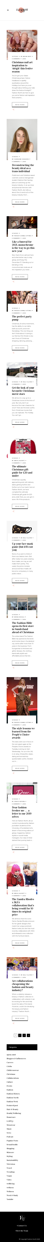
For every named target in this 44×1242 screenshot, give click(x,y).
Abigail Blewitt (19, 460)
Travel (9, 1168)
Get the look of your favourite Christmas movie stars (23, 391)
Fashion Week (12, 1101)
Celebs (9, 1066)
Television (11, 1164)
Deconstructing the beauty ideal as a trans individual (23, 168)
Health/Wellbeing (14, 1113)
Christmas (11, 1074)
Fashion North (13, 1098)
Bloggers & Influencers (16, 1058)
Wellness (10, 1191)
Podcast (10, 1137)
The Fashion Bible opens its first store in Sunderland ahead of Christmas (23, 627)
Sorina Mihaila (19, 617)
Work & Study (12, 1195)
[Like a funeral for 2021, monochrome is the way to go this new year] (22, 226)
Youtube (10, 1199)
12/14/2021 (15, 233)
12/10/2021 (15, 382)
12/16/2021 (15, 156)
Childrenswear (13, 1070)
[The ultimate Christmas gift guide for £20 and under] (22, 449)
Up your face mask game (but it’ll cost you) (22, 546)
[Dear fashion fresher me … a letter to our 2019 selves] (22, 792)
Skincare (10, 1152)
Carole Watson (19, 801)
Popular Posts (12, 1141)
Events (9, 1086)
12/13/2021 (15, 308)
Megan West (27, 56)
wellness (10, 1187)
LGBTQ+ (10, 1121)
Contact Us (22, 1226)
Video (9, 1180)
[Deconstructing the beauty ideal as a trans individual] (22, 139)
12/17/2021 (15, 56)
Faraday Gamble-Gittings (23, 235)
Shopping (10, 1148)
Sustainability (12, 1160)
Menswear (11, 1125)
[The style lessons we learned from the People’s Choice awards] (22, 700)
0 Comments (16, 58)
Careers (10, 1062)
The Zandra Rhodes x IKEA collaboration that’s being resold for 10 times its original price (23, 907)
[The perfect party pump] (22, 301)
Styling (10, 1156)
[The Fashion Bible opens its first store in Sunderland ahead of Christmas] (22, 606)
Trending (11, 1172)
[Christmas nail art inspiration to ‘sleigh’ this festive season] (22, 45)
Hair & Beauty (12, 1109)
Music (9, 1129)
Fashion (10, 1090)
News (9, 1133)
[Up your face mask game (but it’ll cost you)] (22, 531)
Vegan (9, 1176)
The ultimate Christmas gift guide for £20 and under (22, 471)
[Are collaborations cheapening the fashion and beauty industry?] (22, 967)
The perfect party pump (22, 318)
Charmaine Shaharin (21, 159)
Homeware (11, 1117)
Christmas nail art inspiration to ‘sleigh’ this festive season (22, 67)
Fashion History (13, 1094)
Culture (10, 1082)
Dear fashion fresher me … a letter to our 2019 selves (21, 812)
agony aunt (11, 1055)
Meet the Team (22, 1231)
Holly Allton (27, 382)
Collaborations (13, 1078)
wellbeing (11, 1184)
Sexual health (12, 1144)
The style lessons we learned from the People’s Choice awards (23, 733)
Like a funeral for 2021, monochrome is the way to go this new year (23, 246)
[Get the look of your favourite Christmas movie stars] (22, 373)
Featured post (12, 1105)
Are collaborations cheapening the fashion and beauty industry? (23, 985)
